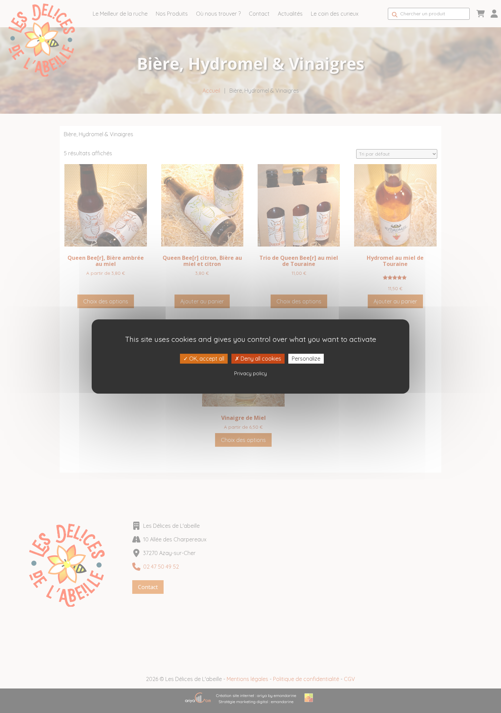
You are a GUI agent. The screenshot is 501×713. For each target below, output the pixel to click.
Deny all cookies (260, 358)
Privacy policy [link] (250, 373)
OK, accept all (206, 358)
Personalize (306, 358)
